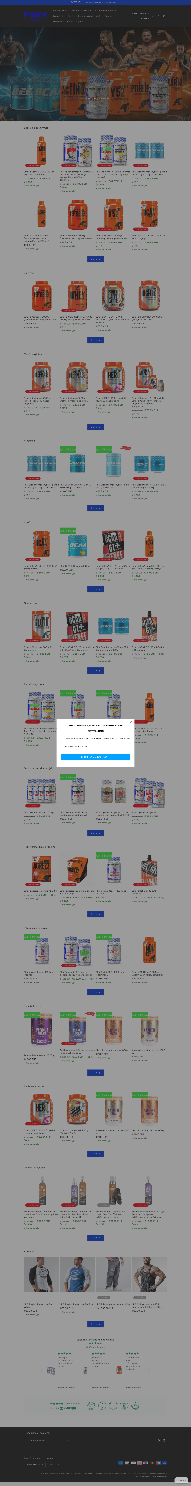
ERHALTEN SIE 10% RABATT (95, 757)
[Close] (131, 722)
